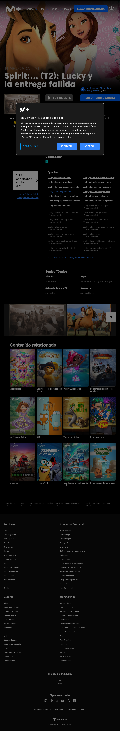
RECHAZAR (67, 146)
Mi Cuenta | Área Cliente (69, 611)
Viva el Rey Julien (71, 437)
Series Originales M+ (12, 567)
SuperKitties (15, 389)
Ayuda (60, 683)
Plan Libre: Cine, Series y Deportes (73, 628)
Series (30, 8)
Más (66, 9)
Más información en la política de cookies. (51, 137)
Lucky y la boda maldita (59, 205)
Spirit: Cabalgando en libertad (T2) (24, 181)
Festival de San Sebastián (70, 572)
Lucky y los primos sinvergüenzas (98, 201)
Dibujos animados (67, 576)
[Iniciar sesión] (111, 8)
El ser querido (65, 531)
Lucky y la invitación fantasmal (97, 187)
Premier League (10, 615)
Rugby (6, 636)
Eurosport (7, 648)
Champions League (11, 607)
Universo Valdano (10, 624)
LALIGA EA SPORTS (11, 611)
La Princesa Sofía (18, 437)
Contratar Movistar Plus (69, 624)
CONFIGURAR (30, 146)
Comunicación (65, 661)
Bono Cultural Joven (68, 648)
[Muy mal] (15, 122)
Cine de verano (10, 555)
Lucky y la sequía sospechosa (96, 191)
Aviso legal (59, 710)
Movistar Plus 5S (66, 588)
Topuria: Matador (10, 640)
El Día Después (9, 620)
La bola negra (65, 535)
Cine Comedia (9, 543)
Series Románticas (11, 572)
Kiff (38, 437)
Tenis (5, 632)
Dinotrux (14, 483)
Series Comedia (10, 576)
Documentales (9, 580)
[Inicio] (13, 9)
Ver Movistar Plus (66, 603)
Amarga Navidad (66, 543)
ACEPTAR (90, 146)
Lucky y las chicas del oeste (95, 196)
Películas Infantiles (11, 559)
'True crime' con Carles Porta (71, 567)
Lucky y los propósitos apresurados (64, 201)
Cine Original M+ (10, 535)
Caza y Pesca (65, 584)
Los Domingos (65, 539)
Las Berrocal (65, 559)
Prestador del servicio (42, 710)
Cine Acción (8, 547)
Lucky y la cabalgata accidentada (63, 187)
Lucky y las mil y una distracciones (63, 196)
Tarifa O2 (63, 652)
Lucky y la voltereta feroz (59, 177)
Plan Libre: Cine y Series (69, 632)
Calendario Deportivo (12, 652)
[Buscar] (71, 9)
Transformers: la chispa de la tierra (75, 484)
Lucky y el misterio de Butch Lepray (99, 177)
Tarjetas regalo (66, 656)
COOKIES (83, 710)
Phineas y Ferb (97, 437)
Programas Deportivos (69, 580)
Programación (9, 661)
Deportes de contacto (12, 644)
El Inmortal (64, 547)
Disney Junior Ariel (72, 389)
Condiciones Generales (69, 615)
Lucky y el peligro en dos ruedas (97, 182)
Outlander (64, 555)
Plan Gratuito (65, 640)
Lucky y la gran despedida (60, 182)
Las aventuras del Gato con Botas (49, 390)
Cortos (6, 551)
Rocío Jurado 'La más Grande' (72, 563)
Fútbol (54, 8)
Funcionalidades (66, 607)
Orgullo (6, 588)
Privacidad (71, 710)
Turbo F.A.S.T (42, 483)
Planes (62, 636)
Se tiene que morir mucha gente (73, 551)
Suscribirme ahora (91, 9)
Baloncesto (8, 628)
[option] (38, 320)
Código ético (65, 620)
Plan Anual (64, 644)
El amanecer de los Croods (102, 483)
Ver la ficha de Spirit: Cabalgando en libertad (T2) (71, 257)
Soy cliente (62, 98)
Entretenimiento (10, 584)
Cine (42, 8)
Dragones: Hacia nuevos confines (101, 390)
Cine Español (9, 539)
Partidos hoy (8, 656)
